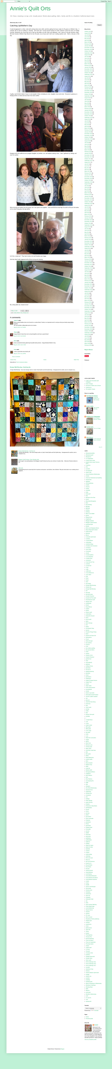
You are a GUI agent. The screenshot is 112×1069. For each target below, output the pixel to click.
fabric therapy (89, 623)
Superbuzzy (89, 387)
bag (87, 495)
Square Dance (89, 910)
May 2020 (87, 103)
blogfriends (88, 519)
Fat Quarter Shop (90, 628)
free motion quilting (90, 648)
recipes (87, 852)
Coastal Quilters (89, 554)
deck (87, 581)
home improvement (90, 687)
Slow (87, 902)
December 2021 (88, 69)
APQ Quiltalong (89, 483)
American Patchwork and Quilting (94, 477)
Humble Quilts (89, 427)
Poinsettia (88, 829)
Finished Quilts (89, 1018)
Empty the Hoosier (90, 615)
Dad (87, 576)
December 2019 (88, 112)
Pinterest (88, 820)
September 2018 (88, 139)
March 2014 (87, 235)
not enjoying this (90, 780)
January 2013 (88, 261)
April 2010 (87, 320)
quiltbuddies (89, 840)
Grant (87, 675)
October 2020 (88, 94)
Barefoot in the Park (90, 497)
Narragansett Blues (90, 771)
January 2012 (88, 282)
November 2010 (88, 307)
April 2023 (87, 40)
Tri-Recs (88, 949)
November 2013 (88, 243)
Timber (87, 945)
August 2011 (87, 291)
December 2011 (88, 284)
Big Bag (88, 506)
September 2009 (88, 332)
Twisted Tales (89, 958)
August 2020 (88, 97)
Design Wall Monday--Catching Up (20, 367)
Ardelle (87, 485)
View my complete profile (90, 1039)
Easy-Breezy (89, 607)
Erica (87, 617)
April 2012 (87, 277)
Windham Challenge (91, 985)
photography (89, 807)
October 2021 (88, 72)
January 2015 (88, 218)
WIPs (87, 988)
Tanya (15, 332)
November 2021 (88, 71)
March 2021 (87, 85)
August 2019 (88, 119)
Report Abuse (89, 349)
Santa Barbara (89, 872)
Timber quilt (88, 947)
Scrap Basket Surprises (91, 879)
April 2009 (87, 341)
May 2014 (87, 232)
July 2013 (87, 250)
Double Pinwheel (90, 596)
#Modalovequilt (89, 455)
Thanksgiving (89, 935)
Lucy (87, 736)
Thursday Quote (89, 944)
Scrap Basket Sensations (92, 877)
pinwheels (88, 822)
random (88, 850)
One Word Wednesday (91, 788)
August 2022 (88, 54)
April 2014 (87, 234)
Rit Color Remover (90, 861)
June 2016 (87, 187)
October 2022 (88, 51)
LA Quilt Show (89, 719)
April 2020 (87, 105)
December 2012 (88, 262)
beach (87, 499)
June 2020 (87, 101)
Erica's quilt (88, 619)
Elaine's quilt (89, 612)
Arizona (88, 486)
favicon (87, 630)
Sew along (88, 888)
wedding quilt (89, 981)
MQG (87, 766)
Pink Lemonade (89, 818)
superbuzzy (88, 924)
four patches (89, 642)
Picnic (87, 811)
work (87, 996)
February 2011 (88, 302)
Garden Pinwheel (90, 657)
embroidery (88, 614)
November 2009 (88, 329)
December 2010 (88, 305)
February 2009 (88, 345)
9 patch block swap (90, 460)
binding (87, 510)
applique (88, 481)
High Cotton (89, 685)
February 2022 (88, 65)
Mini (87, 752)
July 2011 (87, 293)
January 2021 (88, 88)
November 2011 (88, 286)
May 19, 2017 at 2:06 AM (20, 336)
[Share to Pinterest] (28, 311)
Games (87, 653)
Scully (87, 883)
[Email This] (21, 311)
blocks (87, 515)
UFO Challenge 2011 (91, 962)
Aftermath (20, 468)
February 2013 (88, 259)
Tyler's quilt (88, 960)
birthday (88, 511)
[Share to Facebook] (26, 311)
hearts (87, 684)
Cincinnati (88, 551)
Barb (15, 340)
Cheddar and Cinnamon (91, 546)
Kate (15, 349)
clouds (87, 553)
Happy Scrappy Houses (91, 680)
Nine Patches (89, 779)
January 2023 (88, 45)
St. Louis (88, 915)
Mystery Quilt (89, 770)
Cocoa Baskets (89, 556)
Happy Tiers (89, 682)
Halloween (88, 678)
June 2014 (87, 230)
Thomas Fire (89, 936)
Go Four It (88, 669)
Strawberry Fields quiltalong (92, 919)
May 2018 (87, 146)
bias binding (89, 504)
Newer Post (13, 359)
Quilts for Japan (89, 845)
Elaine (87, 610)
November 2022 (88, 49)
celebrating (88, 542)
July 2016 (87, 185)
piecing (87, 813)
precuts (87, 831)
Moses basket (89, 763)
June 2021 (87, 79)
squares (88, 911)
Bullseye (88, 533)
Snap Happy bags (90, 906)
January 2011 (88, 304)
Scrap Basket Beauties (91, 875)
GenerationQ (89, 662)
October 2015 (88, 201)
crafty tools (88, 571)
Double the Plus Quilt (91, 598)
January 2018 (88, 153)
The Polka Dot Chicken (92, 395)
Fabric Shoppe (89, 383)
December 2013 (88, 241)
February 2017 (88, 173)
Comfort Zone (89, 558)
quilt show (88, 836)
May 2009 (87, 339)
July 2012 (87, 271)
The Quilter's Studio (90, 389)
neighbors (88, 773)
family (15, 312)
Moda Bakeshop (90, 757)
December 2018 (88, 133)
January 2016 (88, 196)
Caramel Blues (89, 540)
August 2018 (88, 140)
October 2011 (88, 288)
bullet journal (89, 531)
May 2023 (87, 38)
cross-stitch (88, 574)
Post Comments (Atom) (21, 362)
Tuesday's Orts (89, 953)
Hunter (87, 691)
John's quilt (88, 707)
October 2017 (88, 158)
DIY (87, 590)
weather (88, 978)
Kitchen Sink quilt (90, 714)
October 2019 (88, 115)
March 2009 (87, 343)
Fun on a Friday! (97, 428)
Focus (87, 639)
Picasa (87, 809)
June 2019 (87, 123)
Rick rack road (89, 857)
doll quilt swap (89, 594)
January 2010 (88, 325)
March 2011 (87, 300)
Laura (87, 723)
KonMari (88, 716)
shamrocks (88, 893)
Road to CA (88, 863)
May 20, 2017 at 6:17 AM (20, 344)
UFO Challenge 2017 (91, 965)
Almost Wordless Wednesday (93, 474)
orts (87, 797)
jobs (87, 705)
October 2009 (88, 331)
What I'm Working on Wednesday (94, 983)
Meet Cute (88, 743)
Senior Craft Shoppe (91, 886)
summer (88, 922)
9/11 (87, 467)
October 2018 (88, 137)
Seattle (87, 884)
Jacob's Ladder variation (91, 696)
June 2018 (87, 144)
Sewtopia (88, 892)
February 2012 (88, 280)
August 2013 (88, 248)
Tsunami (88, 951)
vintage (87, 974)
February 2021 (88, 87)
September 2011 (88, 289)
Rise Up (88, 859)
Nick (87, 777)
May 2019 (87, 124)
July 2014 (87, 228)
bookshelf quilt (89, 524)
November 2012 (88, 264)
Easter (87, 605)
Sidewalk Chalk (89, 899)
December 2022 (88, 47)
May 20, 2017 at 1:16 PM (20, 353)
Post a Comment (16, 356)
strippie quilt (89, 920)
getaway (88, 664)
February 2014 (88, 237)
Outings (88, 798)
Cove (87, 567)
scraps (87, 881)
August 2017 (88, 162)
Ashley (87, 488)
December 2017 (88, 155)
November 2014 (88, 221)
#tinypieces (88, 456)
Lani (87, 721)
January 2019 (88, 132)
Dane (87, 578)
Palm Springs (89, 800)
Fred (87, 646)
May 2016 (87, 189)
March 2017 (87, 171)
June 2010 (87, 316)
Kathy (87, 710)
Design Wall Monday (91, 589)
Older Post (76, 359)
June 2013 (87, 252)
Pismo (87, 823)
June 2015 (87, 209)
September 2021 (88, 74)
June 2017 (87, 166)
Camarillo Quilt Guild (91, 537)
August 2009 (88, 334)
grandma (88, 673)
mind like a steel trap (91, 750)
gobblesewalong (90, 671)
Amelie (87, 476)
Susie (87, 926)
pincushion (88, 816)
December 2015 (88, 198)
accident (88, 468)
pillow (87, 814)
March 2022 (87, 63)
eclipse (87, 608)
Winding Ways (89, 987)
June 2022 (87, 58)
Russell (87, 868)
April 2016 (87, 191)
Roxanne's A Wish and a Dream (93, 385)
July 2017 (87, 164)
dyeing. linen (89, 601)
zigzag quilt (88, 1001)
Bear (87, 503)
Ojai (87, 784)
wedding (88, 979)
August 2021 (88, 76)
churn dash (88, 549)
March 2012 (87, 279)
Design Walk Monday (91, 585)
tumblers (88, 954)
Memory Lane (89, 745)
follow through (89, 641)
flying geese (89, 637)
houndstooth (89, 689)
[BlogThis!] (23, 311)
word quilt (88, 992)
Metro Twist (88, 748)
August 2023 (88, 33)
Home (44, 359)
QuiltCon (88, 841)
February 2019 (88, 130)
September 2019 (88, 117)
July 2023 (87, 35)
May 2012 (87, 275)
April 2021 (87, 83)
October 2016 (88, 180)
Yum (87, 999)
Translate (96, 1010)
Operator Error (89, 789)
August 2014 (88, 226)
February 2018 (88, 151)
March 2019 (87, 128)
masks (87, 739)
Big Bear (88, 508)
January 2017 (88, 175)
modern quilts (89, 759)
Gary (87, 660)
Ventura (88, 970)
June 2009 (87, 338)
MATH (87, 741)
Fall (87, 624)
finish (87, 633)
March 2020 (87, 106)
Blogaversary (89, 517)
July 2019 (87, 121)
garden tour (88, 658)
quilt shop (88, 834)
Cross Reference (90, 572)
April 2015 (87, 212)
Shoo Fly (88, 895)
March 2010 (87, 322)
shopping (88, 897)
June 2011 (87, 295)
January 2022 (88, 67)
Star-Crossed (89, 917)
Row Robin (88, 866)
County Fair (88, 565)
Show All (100, 447)
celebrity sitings (89, 544)
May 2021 (87, 81)
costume (88, 563)
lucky (87, 734)
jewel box (88, 703)
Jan (87, 698)
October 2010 (88, 309)
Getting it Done (89, 666)
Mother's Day (19, 312)
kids (87, 712)
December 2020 (88, 90)
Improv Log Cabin (90, 693)
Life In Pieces (89, 437)
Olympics (88, 786)
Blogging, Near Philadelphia (93, 416)
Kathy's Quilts (89, 406)
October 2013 (88, 244)
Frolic (87, 651)
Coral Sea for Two (90, 562)
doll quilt (88, 592)
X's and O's (88, 997)
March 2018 (87, 149)
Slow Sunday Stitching (91, 904)
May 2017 (87, 167)
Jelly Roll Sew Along (91, 701)
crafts (87, 569)
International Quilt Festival (92, 694)
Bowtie (87, 526)
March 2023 (87, 42)
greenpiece (88, 676)
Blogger (62, 1049)
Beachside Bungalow (91, 501)
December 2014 (88, 219)
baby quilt (88, 494)
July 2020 (87, 99)
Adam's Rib (88, 472)
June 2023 (87, 36)
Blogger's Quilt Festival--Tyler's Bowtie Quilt (28, 459)
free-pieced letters (90, 650)
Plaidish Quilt (89, 827)
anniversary (88, 479)
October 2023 (88, 31)
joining (87, 709)
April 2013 (87, 255)
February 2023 (88, 44)
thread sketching (90, 938)
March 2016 (87, 192)
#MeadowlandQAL (90, 453)
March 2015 (87, 214)
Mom (87, 761)
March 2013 (87, 257)
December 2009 (88, 327)
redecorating (89, 854)
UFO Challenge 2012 (91, 963)
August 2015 (88, 205)
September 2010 (88, 311)
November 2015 (88, 200)
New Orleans (89, 775)
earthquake (88, 603)
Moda (87, 755)
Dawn (87, 580)
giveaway (88, 667)
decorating (88, 583)
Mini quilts (88, 754)
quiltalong (88, 838)
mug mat (88, 768)
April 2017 (87, 169)
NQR (87, 782)
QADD (87, 832)
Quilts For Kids (89, 847)
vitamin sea (88, 976)
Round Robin (89, 865)
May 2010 (87, 318)
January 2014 (88, 239)
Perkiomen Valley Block (91, 806)
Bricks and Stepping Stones (92, 528)
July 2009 (87, 336)
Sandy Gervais (89, 870)
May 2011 (87, 296)
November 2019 (88, 114)
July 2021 (87, 78)
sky (86, 901)
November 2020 (88, 92)
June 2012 (87, 273)
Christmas (88, 547)
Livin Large (88, 730)
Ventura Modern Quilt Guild (92, 972)
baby (87, 492)
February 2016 (88, 194)
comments (88, 560)
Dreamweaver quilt (90, 599)
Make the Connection (91, 737)
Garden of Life (89, 655)
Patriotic (88, 804)
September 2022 (88, 53)
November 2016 (88, 178)
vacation (88, 967)
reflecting (88, 856)
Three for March (89, 940)
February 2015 (88, 216)
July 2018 (87, 142)
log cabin (88, 732)
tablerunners (89, 927)
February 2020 (88, 108)
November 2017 (88, 157)
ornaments (88, 795)
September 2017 (88, 160)
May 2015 (87, 210)
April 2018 (87, 148)
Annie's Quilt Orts (30, 8)
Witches (88, 990)
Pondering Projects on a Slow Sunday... (97, 398)
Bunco (87, 535)
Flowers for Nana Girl (91, 635)
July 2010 (87, 314)
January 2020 (88, 110)
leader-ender (89, 725)
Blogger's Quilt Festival (91, 522)
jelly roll (88, 700)
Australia (88, 490)
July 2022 (87, 56)
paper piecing (89, 802)
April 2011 (87, 298)
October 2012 (88, 266)
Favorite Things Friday (91, 632)
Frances (88, 644)
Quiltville (88, 849)
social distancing (90, 908)
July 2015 (87, 207)
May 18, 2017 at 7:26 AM (20, 327)
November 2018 (88, 135)
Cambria (88, 538)
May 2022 (87, 60)
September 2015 (88, 203)
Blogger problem (90, 520)
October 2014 (88, 223)
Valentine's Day (89, 969)
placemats (88, 825)
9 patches (88, 465)
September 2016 (88, 182)
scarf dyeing (89, 874)
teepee (87, 933)
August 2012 (88, 270)
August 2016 (88, 183)
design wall (88, 587)
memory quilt (89, 746)
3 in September (89, 458)
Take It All (88, 929)
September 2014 (88, 225)
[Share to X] (25, 311)
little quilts (88, 727)
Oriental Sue (89, 793)
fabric (87, 621)
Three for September (91, 942)
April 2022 (87, 62)
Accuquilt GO (89, 470)
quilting (87, 843)
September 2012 (88, 268)
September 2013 (88, 246)
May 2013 (87, 253)
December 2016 (88, 176)
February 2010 (88, 323)
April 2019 (87, 126)
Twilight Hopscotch (90, 956)
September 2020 (88, 96)
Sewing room (26, 312)
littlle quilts (88, 728)
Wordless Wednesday (91, 994)
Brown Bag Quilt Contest (91, 529)
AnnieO (96, 1025)
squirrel (87, 913)
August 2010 (88, 313)
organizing (88, 791)
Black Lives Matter (90, 513)
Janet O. (16, 320)
